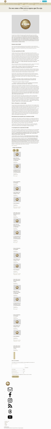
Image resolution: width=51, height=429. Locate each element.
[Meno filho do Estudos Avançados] (24, 4)
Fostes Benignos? (16, 203)
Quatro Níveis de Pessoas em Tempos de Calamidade (16, 159)
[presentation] (17, 154)
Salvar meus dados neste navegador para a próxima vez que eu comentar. (22, 374)
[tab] (14, 352)
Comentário (26, 367)
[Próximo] (17, 150)
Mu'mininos (44, 1)
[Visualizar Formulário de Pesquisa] (40, 1)
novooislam (15, 184)
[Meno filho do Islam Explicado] (19, 4)
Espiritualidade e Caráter (25, 6)
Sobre (5, 423)
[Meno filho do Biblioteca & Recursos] (34, 4)
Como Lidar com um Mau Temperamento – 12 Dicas (17, 213)
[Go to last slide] (14, 150)
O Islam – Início (7, 421)
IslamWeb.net (15, 145)
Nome (24, 369)
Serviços (6, 424)
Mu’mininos (6, 422)
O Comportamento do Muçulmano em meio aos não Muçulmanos (17, 171)
